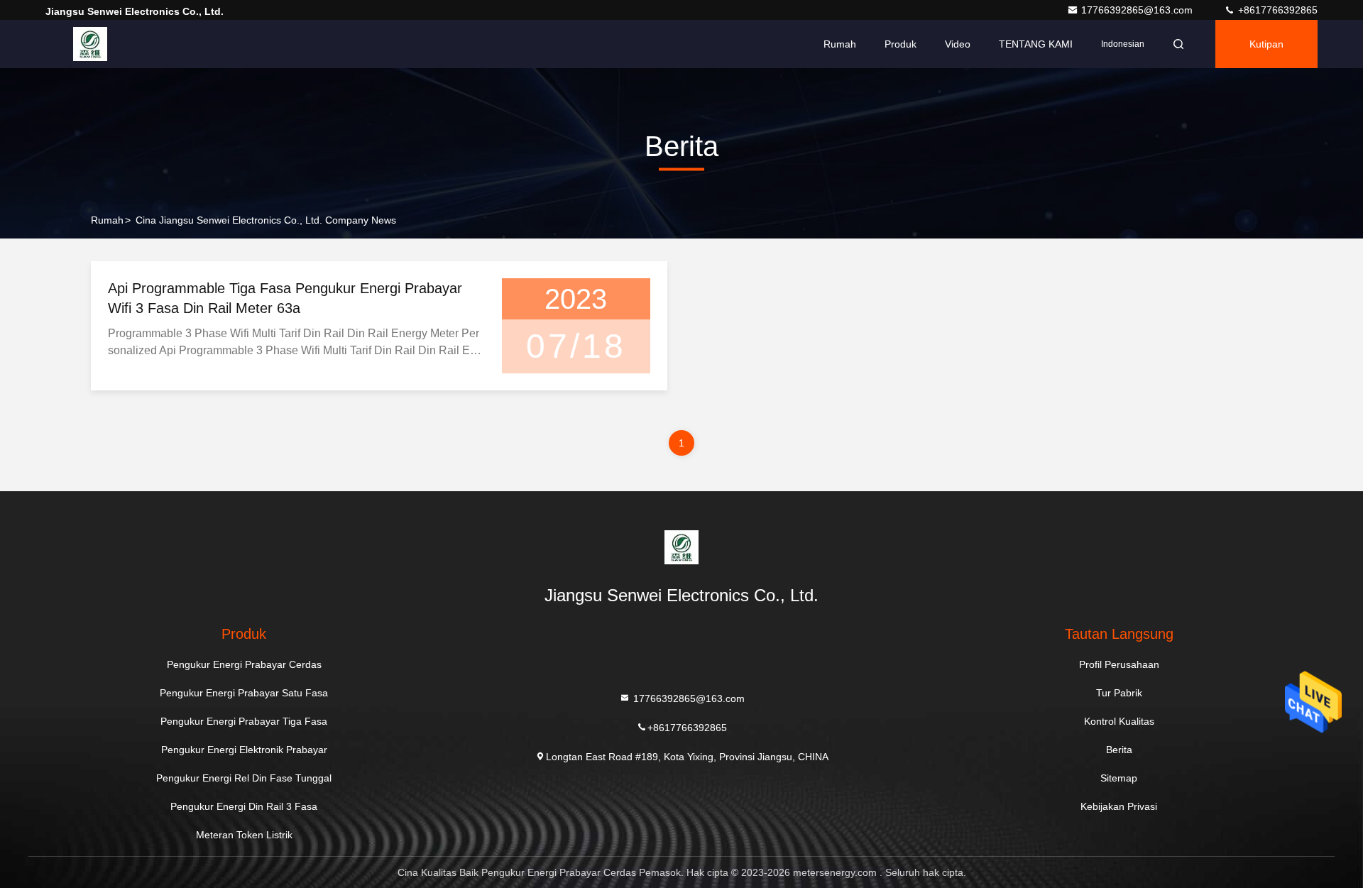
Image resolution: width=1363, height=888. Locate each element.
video (957, 44)
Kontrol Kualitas (1119, 721)
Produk (900, 44)
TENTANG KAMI (1036, 44)
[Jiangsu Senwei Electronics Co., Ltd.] (90, 44)
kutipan (1266, 44)
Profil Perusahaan (1119, 664)
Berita (1119, 749)
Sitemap (1118, 778)
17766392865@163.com (1138, 10)
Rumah (839, 44)
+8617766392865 (1276, 10)
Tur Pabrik (1119, 692)
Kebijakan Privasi (1118, 806)
